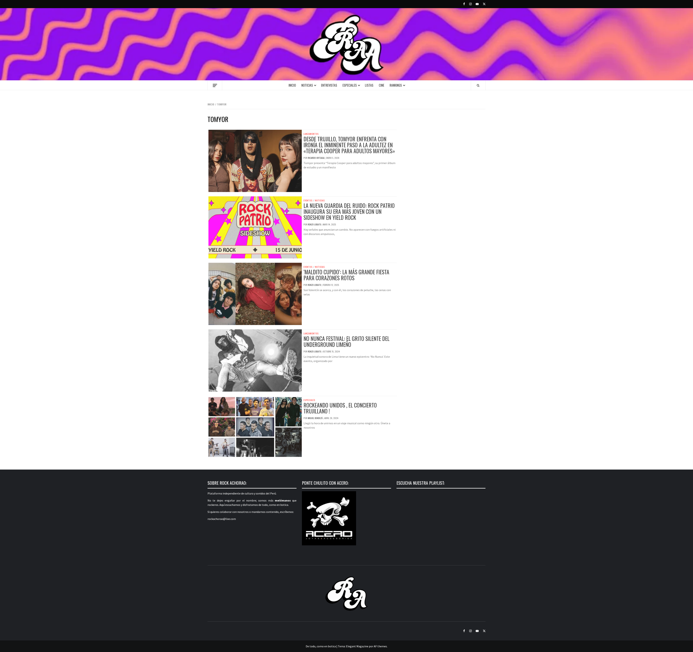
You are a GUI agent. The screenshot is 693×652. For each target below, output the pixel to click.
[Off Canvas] (215, 85)
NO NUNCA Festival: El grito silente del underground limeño (346, 341)
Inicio (292, 85)
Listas (369, 85)
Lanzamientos (311, 134)
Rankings (396, 85)
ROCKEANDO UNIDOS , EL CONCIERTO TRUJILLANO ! (340, 408)
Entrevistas (329, 85)
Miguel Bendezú (315, 418)
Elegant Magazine (357, 646)
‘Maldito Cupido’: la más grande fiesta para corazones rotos (346, 275)
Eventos (308, 200)
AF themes (380, 646)
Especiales (350, 85)
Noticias (307, 85)
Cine (381, 85)
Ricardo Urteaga (316, 157)
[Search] (478, 85)
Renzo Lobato (315, 224)
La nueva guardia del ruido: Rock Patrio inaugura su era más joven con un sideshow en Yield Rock (349, 211)
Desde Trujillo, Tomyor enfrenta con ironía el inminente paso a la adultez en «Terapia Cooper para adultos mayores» (349, 145)
